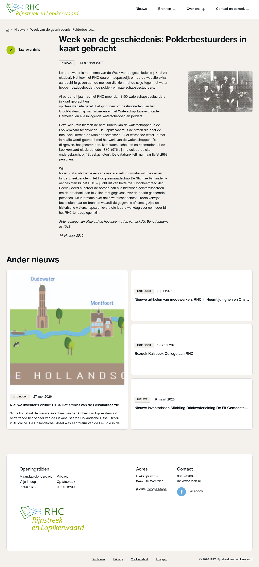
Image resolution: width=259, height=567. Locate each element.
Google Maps (157, 489)
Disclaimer (98, 559)
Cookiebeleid (139, 559)
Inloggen (161, 559)
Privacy (118, 559)
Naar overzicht (29, 50)
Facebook (195, 491)
